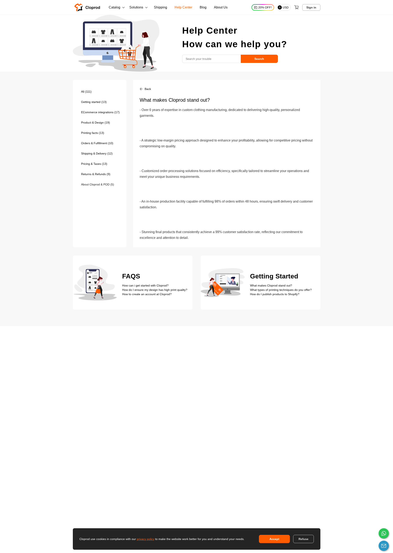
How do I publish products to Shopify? (274, 294)
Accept (274, 539)
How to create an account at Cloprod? (147, 294)
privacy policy (145, 539)
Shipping (160, 7)
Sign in (311, 7)
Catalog (114, 7)
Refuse (303, 539)
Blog (203, 7)
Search (259, 58)
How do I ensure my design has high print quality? (154, 289)
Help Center (183, 7)
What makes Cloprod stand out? (271, 285)
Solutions (136, 7)
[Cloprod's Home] (88, 7)
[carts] (296, 7)
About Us (221, 7)
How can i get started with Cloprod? (145, 285)
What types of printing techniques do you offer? (281, 289)
